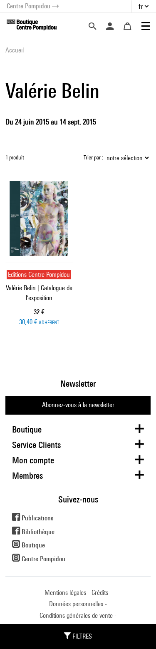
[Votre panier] (127, 26)
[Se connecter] (110, 26)
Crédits (100, 593)
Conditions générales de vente (76, 615)
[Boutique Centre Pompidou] (32, 24)
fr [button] (141, 6)
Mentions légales (65, 593)
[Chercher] (92, 26)
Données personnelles (76, 604)
